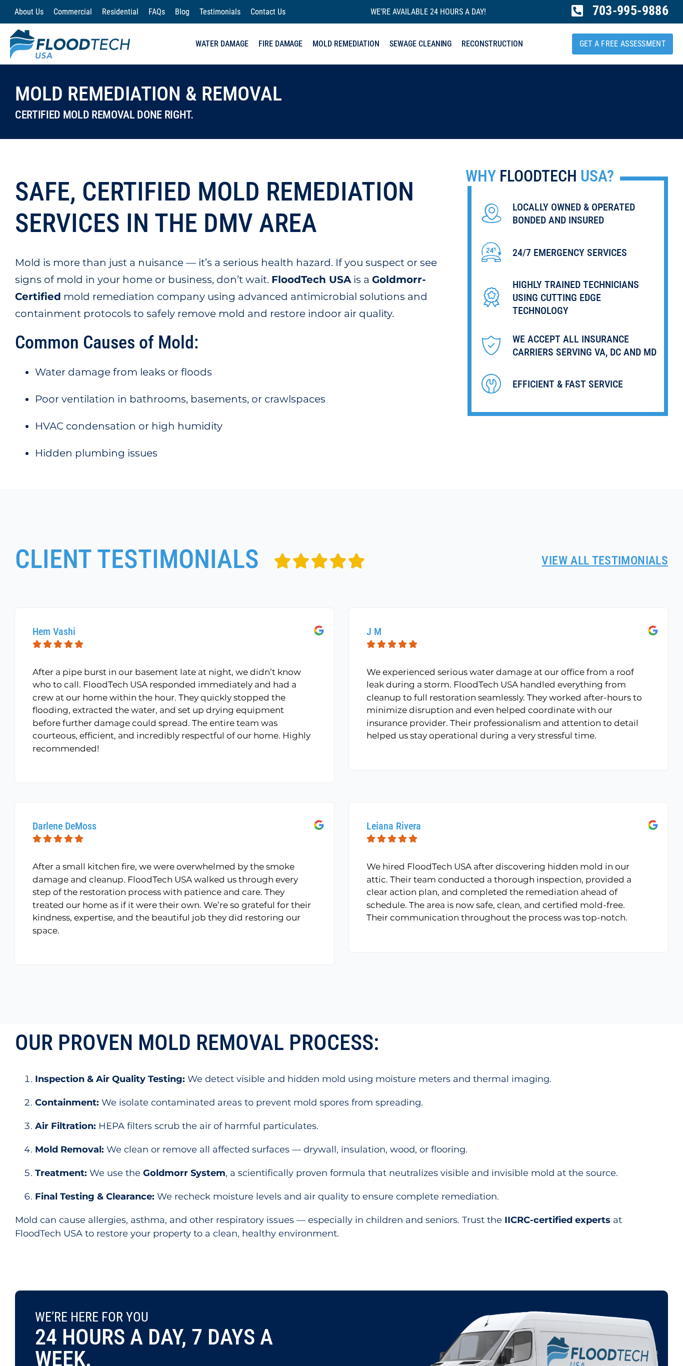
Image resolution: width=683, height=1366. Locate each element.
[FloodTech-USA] (70, 34)
